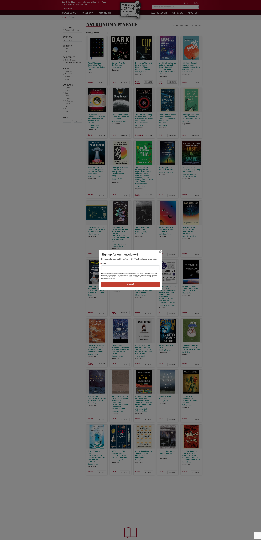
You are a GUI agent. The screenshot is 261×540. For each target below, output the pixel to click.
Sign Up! (130, 284)
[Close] (160, 251)
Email (103, 263)
